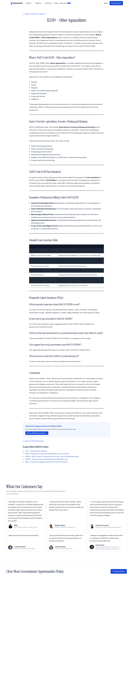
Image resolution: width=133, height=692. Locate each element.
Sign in (106, 3)
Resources (65, 3)
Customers (48, 3)
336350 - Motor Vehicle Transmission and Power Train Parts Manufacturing (52, 456)
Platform (28, 3)
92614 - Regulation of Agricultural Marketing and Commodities (47, 454)
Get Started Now (119, 571)
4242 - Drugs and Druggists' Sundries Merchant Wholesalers (46, 462)
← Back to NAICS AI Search (34, 14)
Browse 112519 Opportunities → (37, 433)
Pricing (56, 3)
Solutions (38, 3)
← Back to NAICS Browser (33, 441)
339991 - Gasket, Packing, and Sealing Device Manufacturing (46, 459)
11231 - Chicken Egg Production (36, 451)
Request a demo (116, 3)
